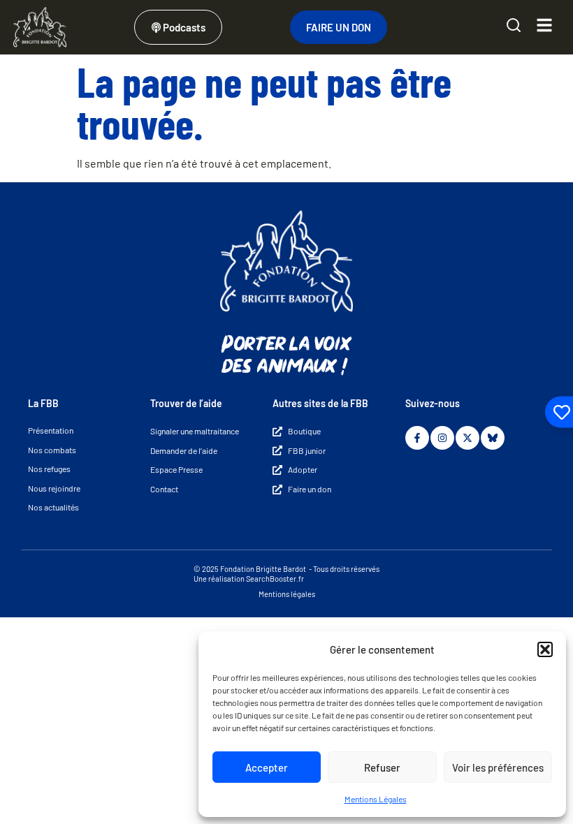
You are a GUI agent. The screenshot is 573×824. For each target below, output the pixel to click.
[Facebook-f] (417, 438)
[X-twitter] (467, 438)
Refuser (382, 767)
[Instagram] (442, 438)
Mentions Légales (375, 799)
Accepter (266, 767)
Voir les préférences (498, 767)
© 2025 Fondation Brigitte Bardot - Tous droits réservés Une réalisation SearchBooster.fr (286, 573)
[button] (545, 649)
